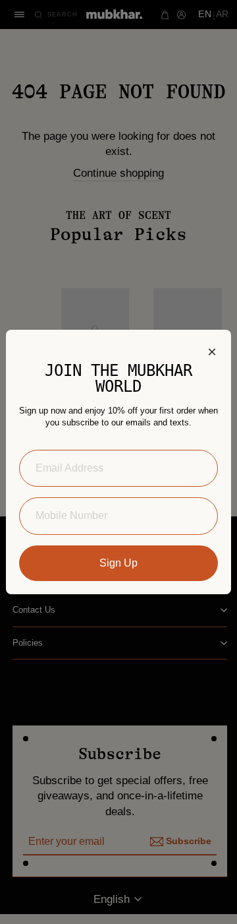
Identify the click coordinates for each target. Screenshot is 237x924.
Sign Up (118, 563)
